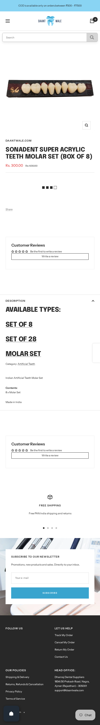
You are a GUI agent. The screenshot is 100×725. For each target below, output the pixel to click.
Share (9, 209)
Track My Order (64, 635)
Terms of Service (15, 698)
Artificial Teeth (26, 364)
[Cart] (92, 21)
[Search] (92, 37)
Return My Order (64, 649)
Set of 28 (21, 339)
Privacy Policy (14, 691)
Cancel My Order (65, 642)
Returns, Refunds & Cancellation (24, 684)
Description (15, 300)
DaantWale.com (19, 140)
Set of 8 (19, 325)
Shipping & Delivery (17, 677)
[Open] (11, 714)
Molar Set (23, 354)
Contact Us (61, 656)
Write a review (50, 256)
